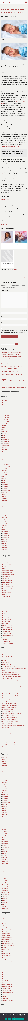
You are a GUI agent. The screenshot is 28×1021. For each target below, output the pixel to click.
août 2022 (4, 492)
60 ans (5, 363)
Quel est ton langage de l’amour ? (9, 672)
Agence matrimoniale (12, 363)
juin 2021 (4, 519)
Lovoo (7, 380)
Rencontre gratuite (13, 384)
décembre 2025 (5, 415)
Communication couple (7, 570)
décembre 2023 (5, 461)
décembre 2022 (5, 484)
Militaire (11, 380)
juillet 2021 (4, 517)
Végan (20, 387)
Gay (21, 374)
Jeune (17, 377)
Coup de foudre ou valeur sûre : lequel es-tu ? (12, 744)
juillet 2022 (4, 494)
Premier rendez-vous (7, 609)
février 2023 (5, 480)
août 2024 (4, 447)
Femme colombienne (5, 374)
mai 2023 (4, 474)
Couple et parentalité (7, 580)
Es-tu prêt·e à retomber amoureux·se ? (10, 674)
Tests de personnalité (7, 633)
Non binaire (21, 380)
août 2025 (4, 423)
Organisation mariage (7, 604)
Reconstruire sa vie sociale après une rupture (12, 352)
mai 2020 (4, 545)
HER (8, 377)
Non (9, 1019)
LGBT (3, 380)
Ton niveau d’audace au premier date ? (10, 699)
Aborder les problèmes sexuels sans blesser (12, 356)
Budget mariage (6, 566)
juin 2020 (4, 543)
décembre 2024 (5, 439)
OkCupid (2, 382)
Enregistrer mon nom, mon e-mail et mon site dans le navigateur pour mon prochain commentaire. (14, 331)
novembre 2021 (5, 509)
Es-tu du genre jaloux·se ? (7, 709)
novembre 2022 (5, 486)
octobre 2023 (5, 464)
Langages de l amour (6, 602)
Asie (23, 363)
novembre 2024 (5, 441)
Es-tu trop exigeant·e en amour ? (9, 719)
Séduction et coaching (7, 625)
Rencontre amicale (13, 383)
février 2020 (5, 551)
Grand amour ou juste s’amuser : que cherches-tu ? (13, 725)
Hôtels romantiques (6, 598)
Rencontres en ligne (6, 615)
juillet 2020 (4, 541)
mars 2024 (4, 455)
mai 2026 (4, 406)
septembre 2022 (6, 490)
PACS (3, 605)
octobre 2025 (5, 419)
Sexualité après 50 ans (7, 627)
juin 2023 (4, 472)
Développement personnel (8, 588)
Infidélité (4, 600)
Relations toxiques (6, 613)
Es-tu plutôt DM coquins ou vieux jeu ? (10, 693)
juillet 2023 (4, 470)
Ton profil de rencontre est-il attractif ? (11, 729)
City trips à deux (6, 568)
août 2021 (4, 515)
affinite (5, 16)
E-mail (2, 316)
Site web (3, 322)
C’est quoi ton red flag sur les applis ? (10, 705)
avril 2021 (4, 523)
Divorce (4, 590)
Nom (2, 310)
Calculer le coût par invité (8, 358)
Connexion (4, 650)
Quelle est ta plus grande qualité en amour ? (11, 733)
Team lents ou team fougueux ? (9, 701)
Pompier (6, 382)
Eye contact (16, 372)
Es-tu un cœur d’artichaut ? (8, 731)
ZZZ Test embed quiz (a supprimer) (10, 666)
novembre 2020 (5, 533)
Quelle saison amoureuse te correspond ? (11, 746)
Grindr (23, 374)
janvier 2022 (5, 506)
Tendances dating (6, 631)
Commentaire (5, 290)
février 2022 (5, 504)
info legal (4, 660)
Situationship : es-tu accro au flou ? (10, 695)
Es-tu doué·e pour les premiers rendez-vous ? (12, 739)
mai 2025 (4, 429)
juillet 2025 (4, 425)
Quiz (3, 684)
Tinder (10, 387)
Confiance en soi (3, 368)
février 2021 (5, 527)
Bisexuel (6, 366)
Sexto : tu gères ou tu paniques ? (9, 707)
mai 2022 (4, 498)
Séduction (3, 387)
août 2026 (4, 400)
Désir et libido (5, 584)
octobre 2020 (5, 535)
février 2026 (5, 411)
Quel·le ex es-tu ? (6, 727)
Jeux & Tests (5, 682)
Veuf (17, 387)
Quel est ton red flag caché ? (8, 742)
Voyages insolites (6, 641)
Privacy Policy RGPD (7, 664)
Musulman (15, 380)
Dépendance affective (7, 582)
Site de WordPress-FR (7, 656)
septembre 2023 (6, 466)
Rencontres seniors (6, 619)
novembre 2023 (5, 462)
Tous (3, 637)
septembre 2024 (6, 445)
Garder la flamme (6, 596)
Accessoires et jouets (7, 558)
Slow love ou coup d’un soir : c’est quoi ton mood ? (13, 680)
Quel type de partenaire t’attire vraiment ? (11, 721)
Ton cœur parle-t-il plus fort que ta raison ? (11, 740)
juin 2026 (4, 404)
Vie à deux (4, 639)
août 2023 (4, 468)
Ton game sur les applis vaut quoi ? (10, 689)
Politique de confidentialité (17, 1019)
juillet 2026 (4, 402)
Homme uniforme (12, 377)
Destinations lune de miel (7, 586)
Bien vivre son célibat (7, 564)
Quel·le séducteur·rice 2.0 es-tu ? (9, 703)
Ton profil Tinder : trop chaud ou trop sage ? (12, 686)
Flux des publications (7, 652)
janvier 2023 (5, 482)
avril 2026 (4, 408)
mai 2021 (4, 521)
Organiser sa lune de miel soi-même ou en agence (13, 360)
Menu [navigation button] (26, 2)
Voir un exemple (5, 199)
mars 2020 (4, 549)
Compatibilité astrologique (8, 574)
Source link (4, 224)
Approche (20, 363)
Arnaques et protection (7, 562)
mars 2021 (4, 525)
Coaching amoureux (20, 366)
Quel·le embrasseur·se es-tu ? (8, 697)
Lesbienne (22, 377)
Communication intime (7, 572)
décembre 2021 (5, 508)
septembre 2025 (6, 421)
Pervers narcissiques (6, 607)
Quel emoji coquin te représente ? (9, 688)
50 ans (2, 363)
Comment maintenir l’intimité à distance (11, 354)
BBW (2, 366)
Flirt (18, 374)
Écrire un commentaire (22, 17)
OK (5, 1019)
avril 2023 (4, 476)
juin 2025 (4, 427)
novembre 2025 (5, 417)
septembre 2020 (6, 537)
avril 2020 (4, 547)
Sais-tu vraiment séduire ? (8, 723)
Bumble (11, 366)
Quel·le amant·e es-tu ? (7, 678)
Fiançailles (4, 594)
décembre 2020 (5, 531)
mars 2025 (4, 433)
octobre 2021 (5, 511)
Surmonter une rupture (7, 629)
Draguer (20, 368)
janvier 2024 (5, 459)
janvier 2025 (5, 437)
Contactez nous (5, 662)
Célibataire (13, 368)
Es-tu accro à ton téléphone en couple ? (11, 735)
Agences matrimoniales (7, 560)
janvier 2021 (5, 529)
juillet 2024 (4, 449)
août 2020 (4, 539)
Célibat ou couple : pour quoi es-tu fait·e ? (11, 713)
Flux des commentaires (7, 654)
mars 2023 (4, 478)
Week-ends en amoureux (7, 643)
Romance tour (20, 384)
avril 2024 (4, 453)
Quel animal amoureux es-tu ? (8, 715)
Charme (15, 366)
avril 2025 (4, 431)
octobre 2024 (5, 443)
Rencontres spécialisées (7, 621)
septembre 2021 (6, 513)
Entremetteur (7, 371)
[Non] (26, 1017)
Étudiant (24, 387)
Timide (7, 387)
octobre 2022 (5, 488)
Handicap (3, 377)
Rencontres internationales (8, 617)
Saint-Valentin (5, 623)
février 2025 (5, 435)
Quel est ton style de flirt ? (8, 711)
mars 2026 (4, 410)
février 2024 (5, 457)
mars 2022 (4, 502)
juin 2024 (4, 451)
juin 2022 (4, 496)
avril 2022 (4, 500)
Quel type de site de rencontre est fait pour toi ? (12, 676)
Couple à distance (6, 578)
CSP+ (8, 368)
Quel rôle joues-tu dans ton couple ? (10, 737)
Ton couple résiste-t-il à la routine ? (10, 717)
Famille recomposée (6, 592)
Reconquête (5, 611)
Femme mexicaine (14, 374)
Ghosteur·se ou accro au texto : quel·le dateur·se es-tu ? (14, 691)
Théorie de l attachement (7, 635)
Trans (14, 387)
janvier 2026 (5, 413)
